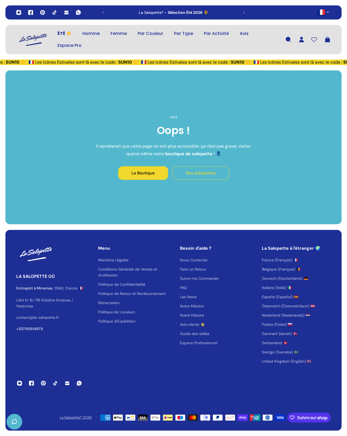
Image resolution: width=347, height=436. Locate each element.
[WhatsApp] (78, 12)
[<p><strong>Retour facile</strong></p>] (202, 12)
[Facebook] (31, 12)
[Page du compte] (301, 39)
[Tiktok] (54, 12)
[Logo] (32, 39)
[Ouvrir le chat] (14, 422)
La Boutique (143, 173)
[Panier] (327, 39)
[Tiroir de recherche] (288, 39)
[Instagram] (19, 12)
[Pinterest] (43, 12)
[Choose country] (323, 12)
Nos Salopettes (201, 173)
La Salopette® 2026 (76, 417)
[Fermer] (85, 298)
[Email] (66, 12)
